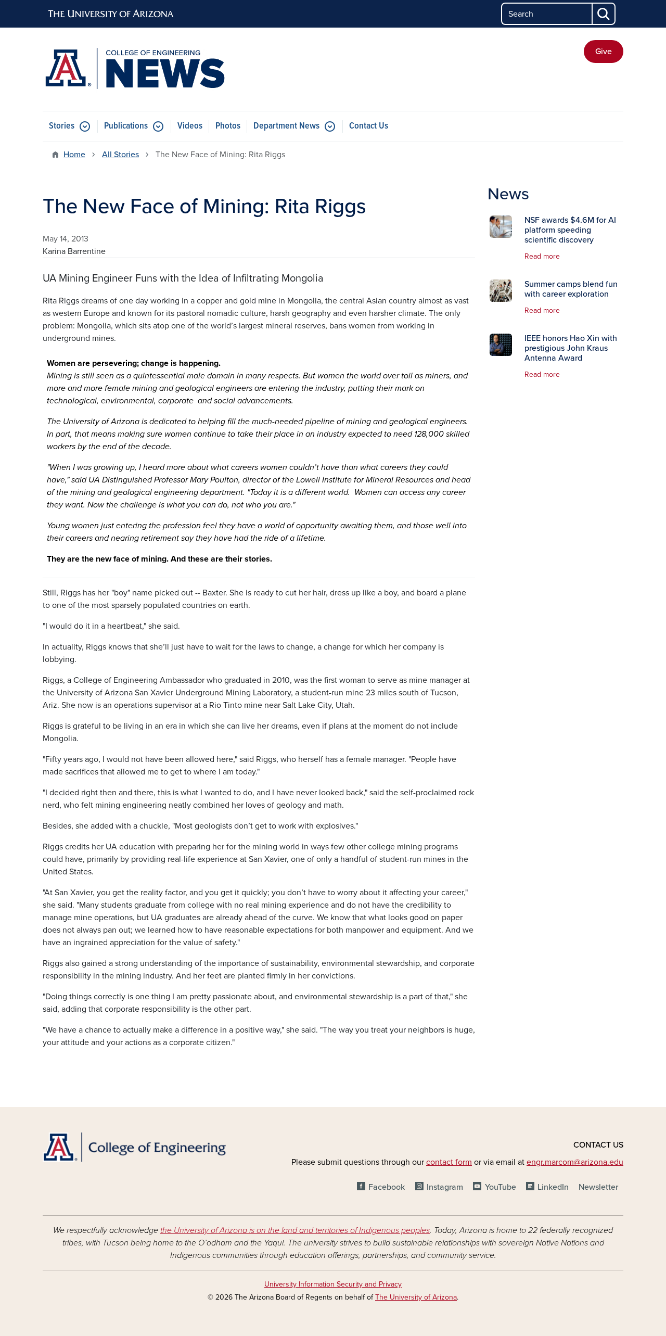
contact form (449, 1162)
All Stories (120, 154)
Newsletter (598, 1187)
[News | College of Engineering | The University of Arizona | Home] (135, 69)
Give (603, 51)
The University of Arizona (416, 1297)
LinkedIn (553, 1187)
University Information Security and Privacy (333, 1284)
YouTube (500, 1187)
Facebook (386, 1187)
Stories (61, 126)
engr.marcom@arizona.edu (575, 1162)
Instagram (445, 1187)
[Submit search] (604, 14)
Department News (286, 126)
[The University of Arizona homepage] (111, 14)
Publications (126, 126)
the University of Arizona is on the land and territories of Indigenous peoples (295, 1230)
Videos (189, 126)
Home (74, 154)
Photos (227, 126)
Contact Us (368, 126)
